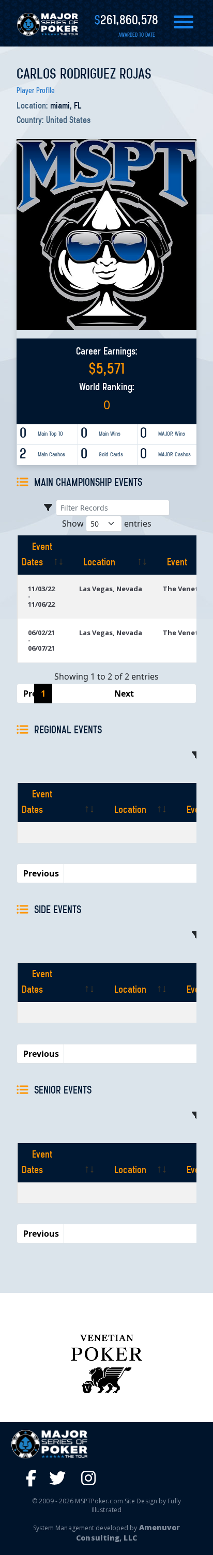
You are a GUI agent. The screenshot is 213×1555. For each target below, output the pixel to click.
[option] (106, 1363)
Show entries (106, 523)
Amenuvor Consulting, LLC (128, 1532)
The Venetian (186, 588)
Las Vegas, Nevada (110, 588)
